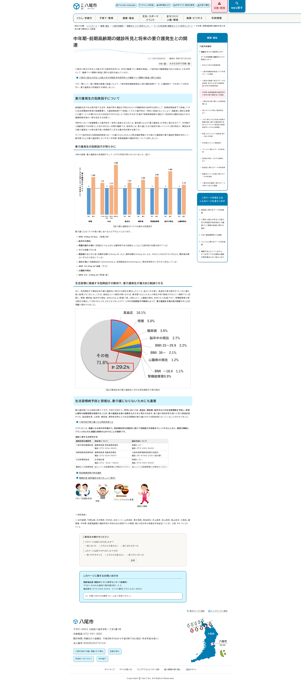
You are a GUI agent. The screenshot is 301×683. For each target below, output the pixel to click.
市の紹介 (102, 659)
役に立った (92, 546)
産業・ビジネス (195, 18)
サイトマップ (110, 669)
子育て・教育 (106, 18)
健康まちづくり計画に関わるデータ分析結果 (213, 175)
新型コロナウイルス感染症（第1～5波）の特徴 (213, 135)
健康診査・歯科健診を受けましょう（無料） (97, 478)
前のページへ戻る (197, 611)
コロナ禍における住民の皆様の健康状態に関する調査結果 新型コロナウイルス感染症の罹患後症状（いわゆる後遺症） (213, 123)
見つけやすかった (95, 555)
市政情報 (217, 18)
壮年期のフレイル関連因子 (212, 143)
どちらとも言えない (110, 546)
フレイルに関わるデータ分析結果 (213, 151)
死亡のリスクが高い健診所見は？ (212, 112)
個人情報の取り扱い (172, 669)
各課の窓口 (114, 651)
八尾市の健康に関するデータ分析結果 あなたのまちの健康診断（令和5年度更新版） (213, 83)
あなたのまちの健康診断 (211, 65)
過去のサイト (191, 669)
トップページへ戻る (219, 611)
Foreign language (127, 5)
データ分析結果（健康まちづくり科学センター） (173, 26)
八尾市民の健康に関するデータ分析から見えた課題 (213, 184)
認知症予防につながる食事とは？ (213, 160)
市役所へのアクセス (83, 659)
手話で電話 (204, 5)
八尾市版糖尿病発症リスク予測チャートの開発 (213, 73)
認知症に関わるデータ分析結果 (213, 167)
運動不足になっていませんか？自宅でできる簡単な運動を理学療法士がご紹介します (212, 254)
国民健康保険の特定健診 (90, 473)
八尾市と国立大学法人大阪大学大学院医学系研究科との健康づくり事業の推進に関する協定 (120, 78)
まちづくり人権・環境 (172, 18)
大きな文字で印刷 (177, 64)
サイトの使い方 (125, 669)
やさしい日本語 (147, 5)
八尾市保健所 (118, 26)
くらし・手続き (84, 18)
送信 (133, 560)
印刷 (160, 64)
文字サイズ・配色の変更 (185, 5)
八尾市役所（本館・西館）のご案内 (89, 651)
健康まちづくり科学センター (139, 26)
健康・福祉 (128, 18)
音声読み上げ (164, 5)
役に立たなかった (131, 546)
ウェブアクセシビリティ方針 (148, 669)
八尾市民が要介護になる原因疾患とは (96, 422)
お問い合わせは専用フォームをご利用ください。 (110, 596)
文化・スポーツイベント (150, 18)
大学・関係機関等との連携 (211, 235)
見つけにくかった (136, 555)
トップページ (92, 26)
